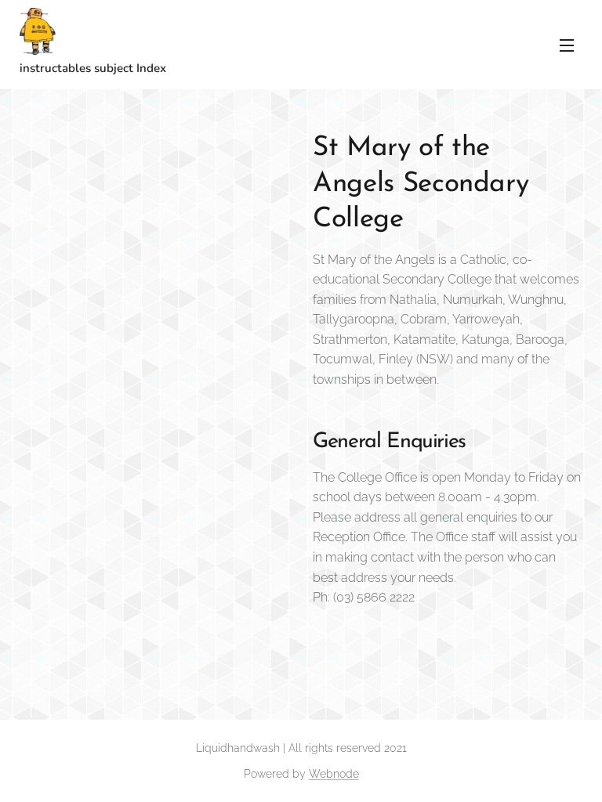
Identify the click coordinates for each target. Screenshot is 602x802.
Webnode (334, 774)
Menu (566, 44)
